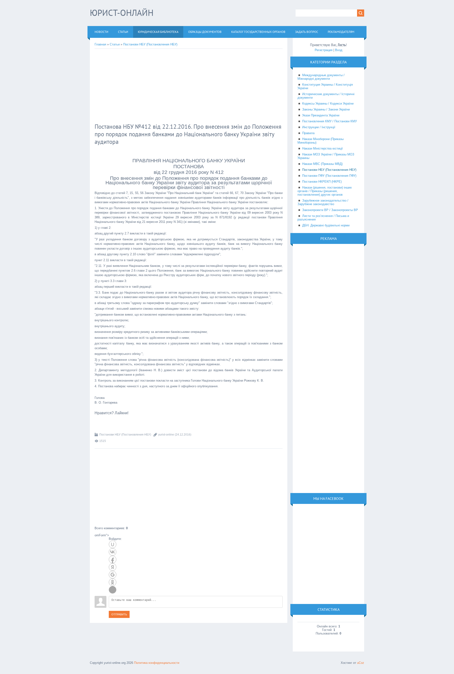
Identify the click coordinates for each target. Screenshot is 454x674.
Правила (308, 133)
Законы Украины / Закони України (326, 109)
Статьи (115, 44)
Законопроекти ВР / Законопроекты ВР (330, 210)
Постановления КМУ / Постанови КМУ (329, 121)
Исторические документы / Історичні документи (325, 95)
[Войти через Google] (112, 574)
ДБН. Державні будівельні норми (325, 225)
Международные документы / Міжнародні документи (321, 76)
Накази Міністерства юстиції (322, 148)
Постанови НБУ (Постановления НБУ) (150, 44)
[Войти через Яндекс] (112, 567)
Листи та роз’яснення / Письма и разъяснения (323, 217)
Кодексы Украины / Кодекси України (328, 103)
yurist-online (166, 434)
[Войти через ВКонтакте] (112, 552)
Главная (100, 44)
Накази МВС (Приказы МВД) (322, 164)
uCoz (360, 663)
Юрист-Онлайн (121, 12)
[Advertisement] (171, 86)
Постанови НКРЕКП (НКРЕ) (322, 181)
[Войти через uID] (112, 544)
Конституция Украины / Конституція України (325, 86)
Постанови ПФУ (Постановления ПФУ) (329, 175)
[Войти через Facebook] (112, 559)
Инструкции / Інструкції (318, 127)
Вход (338, 50)
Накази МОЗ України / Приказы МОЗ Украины (325, 156)
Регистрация (323, 50)
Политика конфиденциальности (156, 663)
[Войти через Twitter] (112, 590)
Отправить (119, 614)
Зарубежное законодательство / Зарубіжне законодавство (322, 202)
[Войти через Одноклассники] (112, 582)
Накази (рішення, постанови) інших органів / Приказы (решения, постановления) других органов (324, 191)
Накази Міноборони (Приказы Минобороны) (320, 140)
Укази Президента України (320, 115)
